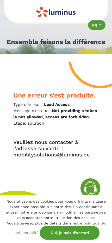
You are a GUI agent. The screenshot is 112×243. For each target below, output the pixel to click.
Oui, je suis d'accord (70, 232)
